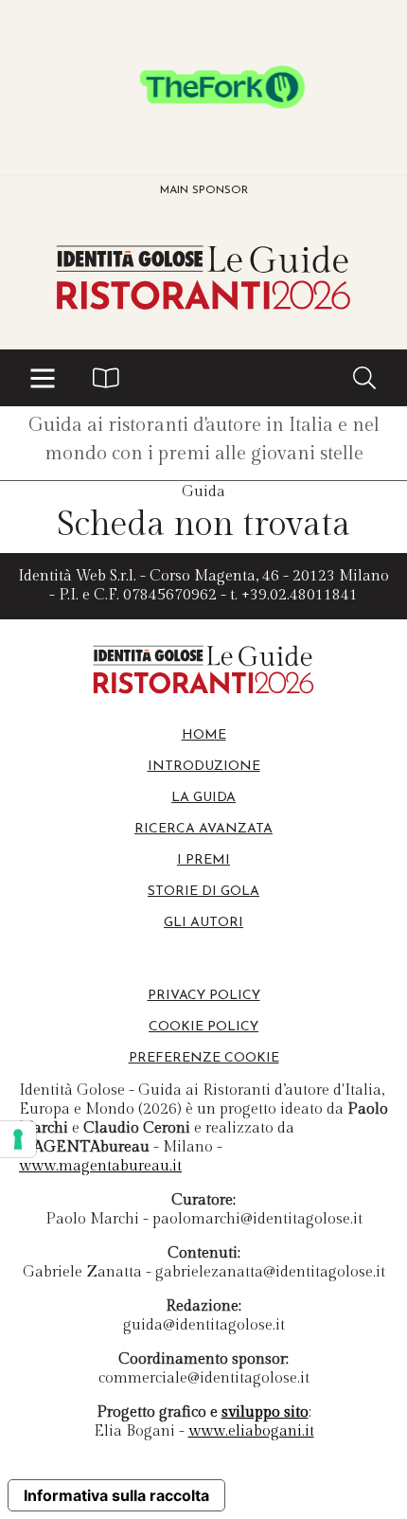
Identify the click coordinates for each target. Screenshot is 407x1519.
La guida (203, 798)
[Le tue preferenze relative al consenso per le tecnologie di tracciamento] (18, 1139)
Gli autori (203, 923)
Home (204, 735)
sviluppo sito (265, 1412)
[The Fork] (203, 87)
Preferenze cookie (204, 1058)
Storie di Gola (203, 892)
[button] (42, 378)
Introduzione (204, 767)
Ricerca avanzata (203, 829)
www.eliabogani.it (251, 1431)
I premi (203, 860)
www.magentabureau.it (100, 1166)
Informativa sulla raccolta (116, 1495)
